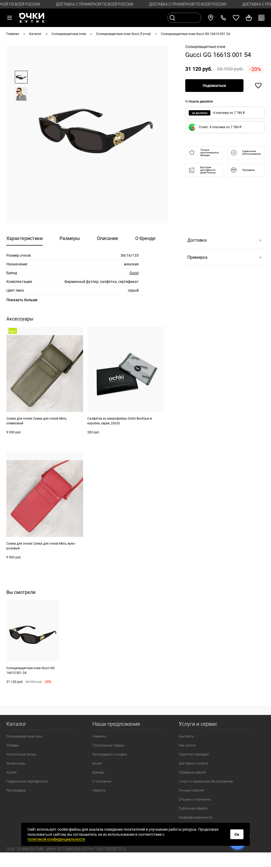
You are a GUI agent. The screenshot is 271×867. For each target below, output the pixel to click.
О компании (101, 781)
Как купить (187, 745)
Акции (97, 763)
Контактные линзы (21, 754)
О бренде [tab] (145, 238)
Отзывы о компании (195, 799)
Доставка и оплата (193, 763)
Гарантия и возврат (194, 754)
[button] (225, 127)
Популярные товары (108, 745)
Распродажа (16, 790)
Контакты (186, 736)
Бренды (98, 772)
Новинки (99, 736)
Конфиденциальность (196, 817)
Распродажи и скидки (109, 754)
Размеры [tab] (70, 238)
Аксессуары (16, 763)
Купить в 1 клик (71, 443)
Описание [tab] (107, 238)
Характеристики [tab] (24, 238)
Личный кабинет (192, 790)
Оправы (12, 745)
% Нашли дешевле (199, 101)
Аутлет (11, 772)
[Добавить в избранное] (258, 85)
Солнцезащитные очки (24, 736)
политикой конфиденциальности (56, 839)
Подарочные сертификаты (27, 781)
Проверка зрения (192, 772)
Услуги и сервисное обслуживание (206, 781)
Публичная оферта (193, 808)
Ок (236, 834)
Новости (99, 790)
